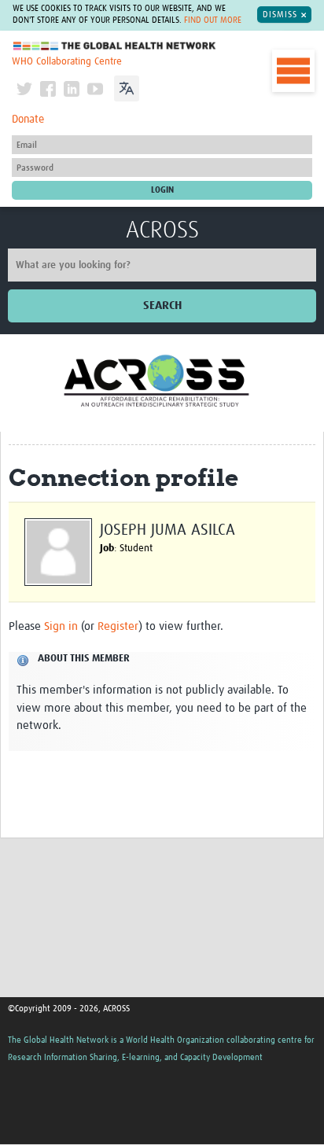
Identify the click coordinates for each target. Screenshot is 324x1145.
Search (162, 305)
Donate (28, 119)
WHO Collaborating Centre (67, 62)
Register (118, 626)
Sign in (61, 626)
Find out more (212, 20)
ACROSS (162, 230)
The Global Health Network (115, 46)
